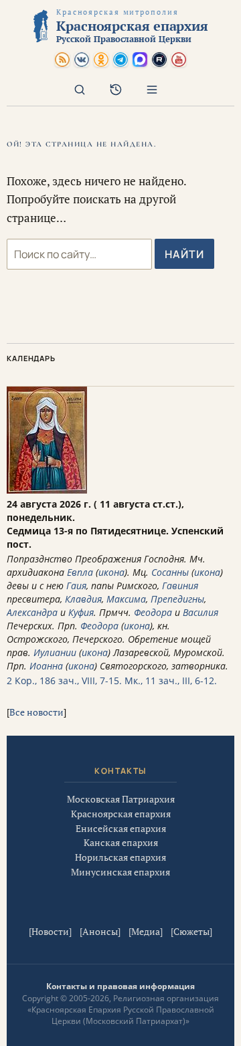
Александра (32, 612)
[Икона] (47, 490)
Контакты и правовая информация (120, 986)
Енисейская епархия (121, 828)
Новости (50, 931)
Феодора (153, 612)
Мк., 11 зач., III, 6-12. (171, 680)
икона (111, 572)
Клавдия (83, 599)
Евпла (80, 572)
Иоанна (46, 665)
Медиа (145, 931)
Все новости (36, 712)
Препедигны (177, 599)
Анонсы (100, 931)
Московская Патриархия (121, 799)
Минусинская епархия (120, 871)
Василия (200, 612)
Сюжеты (191, 931)
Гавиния (180, 585)
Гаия (76, 585)
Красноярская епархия (121, 813)
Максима (126, 599)
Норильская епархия (120, 857)
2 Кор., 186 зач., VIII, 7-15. (64, 680)
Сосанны (170, 572)
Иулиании (54, 652)
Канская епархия (121, 842)
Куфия (81, 612)
